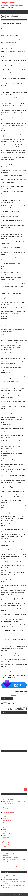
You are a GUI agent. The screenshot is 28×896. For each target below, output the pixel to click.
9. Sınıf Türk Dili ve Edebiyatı (9, 803)
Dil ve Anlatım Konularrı (8, 812)
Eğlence (4, 822)
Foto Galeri (5, 824)
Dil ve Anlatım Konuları (7, 698)
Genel (3, 825)
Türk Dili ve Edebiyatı (7, 842)
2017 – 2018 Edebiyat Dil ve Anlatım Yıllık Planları (14, 801)
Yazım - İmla (13, 695)
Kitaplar (4, 829)
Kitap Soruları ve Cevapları (8, 827)
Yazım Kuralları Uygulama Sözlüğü (10, 857)
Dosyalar (4, 816)
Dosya (3, 814)
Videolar (4, 846)
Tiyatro (4, 841)
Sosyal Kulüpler (6, 839)
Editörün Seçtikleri (6, 820)
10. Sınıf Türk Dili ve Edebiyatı (9, 799)
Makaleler (4, 831)
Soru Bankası (5, 837)
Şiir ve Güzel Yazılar (7, 833)
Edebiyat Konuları (6, 818)
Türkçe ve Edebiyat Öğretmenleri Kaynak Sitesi (12, 4)
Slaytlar (4, 835)
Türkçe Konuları (6, 844)
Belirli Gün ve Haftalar (7, 805)
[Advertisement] (14, 732)
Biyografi (4, 807)
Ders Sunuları (5, 808)
